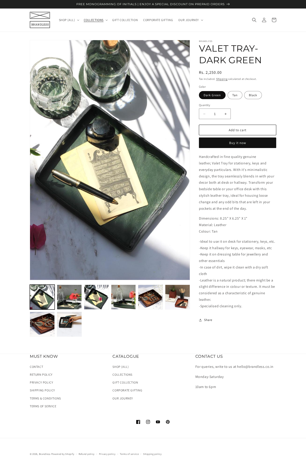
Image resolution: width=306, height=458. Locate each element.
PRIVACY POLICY (41, 382)
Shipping (222, 79)
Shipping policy (152, 454)
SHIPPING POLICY (42, 390)
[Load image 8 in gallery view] (42, 324)
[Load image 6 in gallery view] (150, 297)
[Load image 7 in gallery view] (177, 297)
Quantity (204, 105)
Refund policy (87, 454)
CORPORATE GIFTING (127, 390)
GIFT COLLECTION (125, 382)
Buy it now (237, 143)
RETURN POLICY (41, 375)
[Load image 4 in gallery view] (123, 297)
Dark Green (212, 95)
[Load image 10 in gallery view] (69, 324)
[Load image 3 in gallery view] (96, 297)
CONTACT (36, 367)
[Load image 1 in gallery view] (42, 297)
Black (253, 95)
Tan (235, 95)
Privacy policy (107, 454)
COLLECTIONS (122, 375)
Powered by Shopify (62, 454)
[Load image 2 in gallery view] (69, 297)
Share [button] (208, 320)
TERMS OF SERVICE (43, 406)
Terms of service (129, 454)
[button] (68, 20)
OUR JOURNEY (122, 398)
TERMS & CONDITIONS (45, 398)
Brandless (45, 454)
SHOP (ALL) (120, 367)
